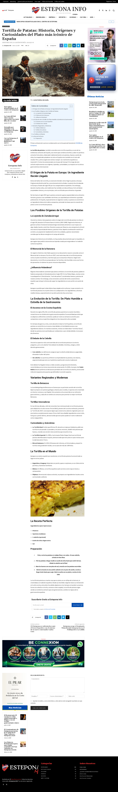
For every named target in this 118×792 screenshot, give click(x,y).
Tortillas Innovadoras (41, 130)
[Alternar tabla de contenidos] (70, 106)
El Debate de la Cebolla (41, 123)
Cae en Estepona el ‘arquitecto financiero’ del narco (11, 140)
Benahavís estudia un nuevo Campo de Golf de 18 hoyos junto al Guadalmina (97, 114)
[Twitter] (102, 10)
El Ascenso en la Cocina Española (44, 121)
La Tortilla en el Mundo (39, 134)
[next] (113, 22)
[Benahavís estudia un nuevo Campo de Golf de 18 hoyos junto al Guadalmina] (110, 114)
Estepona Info (7, 45)
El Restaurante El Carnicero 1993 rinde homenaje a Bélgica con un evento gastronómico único (11, 719)
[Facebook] (99, 10)
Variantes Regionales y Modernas (42, 126)
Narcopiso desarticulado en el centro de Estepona (11, 108)
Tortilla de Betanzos (40, 128)
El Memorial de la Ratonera (42, 115)
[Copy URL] (82, 45)
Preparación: (39, 138)
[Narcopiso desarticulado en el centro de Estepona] (23, 109)
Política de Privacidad (50, 609)
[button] (113, 10)
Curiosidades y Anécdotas (42, 132)
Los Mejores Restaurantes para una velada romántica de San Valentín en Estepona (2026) (11, 746)
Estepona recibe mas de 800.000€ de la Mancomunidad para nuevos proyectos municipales (97, 126)
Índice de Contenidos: (40, 106)
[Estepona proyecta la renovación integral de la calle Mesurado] (110, 104)
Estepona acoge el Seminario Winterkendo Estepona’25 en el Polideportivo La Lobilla (72, 628)
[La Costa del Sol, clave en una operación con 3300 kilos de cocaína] (23, 118)
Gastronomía (6, 26)
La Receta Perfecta (38, 136)
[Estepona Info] (15, 157)
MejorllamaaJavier (16, 779)
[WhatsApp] (70, 45)
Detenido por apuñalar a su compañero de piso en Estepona (11, 129)
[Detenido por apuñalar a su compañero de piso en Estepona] (23, 129)
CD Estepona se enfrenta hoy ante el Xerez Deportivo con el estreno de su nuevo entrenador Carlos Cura (43, 628)
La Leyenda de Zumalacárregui (43, 113)
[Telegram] (78, 45)
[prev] (110, 22)
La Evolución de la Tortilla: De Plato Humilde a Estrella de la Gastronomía (52, 119)
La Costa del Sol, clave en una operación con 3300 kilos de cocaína (43, 21)
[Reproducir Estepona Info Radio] (91, 80)
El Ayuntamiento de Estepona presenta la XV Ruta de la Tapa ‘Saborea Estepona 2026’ (11, 733)
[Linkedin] (106, 10)
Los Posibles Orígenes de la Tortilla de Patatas (45, 111)
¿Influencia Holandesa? (41, 117)
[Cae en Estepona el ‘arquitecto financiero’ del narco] (23, 140)
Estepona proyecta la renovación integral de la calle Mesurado (97, 103)
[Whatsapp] (109, 10)
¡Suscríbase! (76, 605)
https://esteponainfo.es (15, 168)
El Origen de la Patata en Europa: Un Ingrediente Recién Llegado (50, 109)
